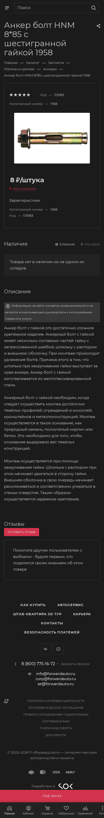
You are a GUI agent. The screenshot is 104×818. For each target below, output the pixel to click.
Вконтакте (45, 649)
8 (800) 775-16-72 (38, 664)
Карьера (82, 614)
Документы (56, 735)
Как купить (33, 605)
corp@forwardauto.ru (56, 678)
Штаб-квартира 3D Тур (37, 614)
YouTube (58, 649)
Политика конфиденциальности (56, 701)
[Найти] (93, 8)
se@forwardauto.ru (56, 683)
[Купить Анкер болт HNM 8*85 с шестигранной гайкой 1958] (52, 137)
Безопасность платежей (52, 632)
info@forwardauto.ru (55, 673)
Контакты (52, 623)
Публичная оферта (56, 728)
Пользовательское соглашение (56, 708)
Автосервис (70, 605)
